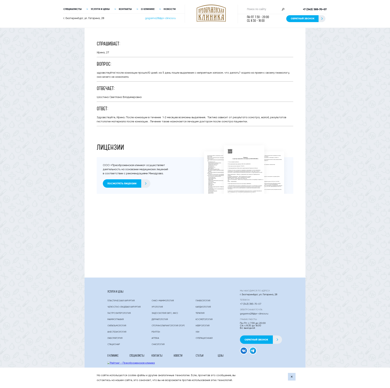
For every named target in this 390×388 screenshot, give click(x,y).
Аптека (155, 338)
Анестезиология (116, 332)
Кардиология (203, 307)
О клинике (147, 9)
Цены (220, 355)
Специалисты (72, 9)
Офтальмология (116, 326)
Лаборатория (114, 338)
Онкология (158, 344)
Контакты (125, 9)
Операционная (204, 338)
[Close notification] (292, 377)
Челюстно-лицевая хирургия (124, 307)
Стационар (113, 344)
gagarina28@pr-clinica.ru (160, 18)
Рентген (156, 332)
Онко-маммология (163, 301)
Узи (197, 332)
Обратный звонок (302, 18)
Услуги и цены (100, 9)
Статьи (199, 355)
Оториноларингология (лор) (168, 326)
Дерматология (160, 319)
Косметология (204, 319)
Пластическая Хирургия (121, 301)
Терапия (200, 313)
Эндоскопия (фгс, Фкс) (165, 313)
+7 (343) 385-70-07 (315, 9)
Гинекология (203, 301)
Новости (170, 9)
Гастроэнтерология (119, 313)
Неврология (202, 326)
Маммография (115, 319)
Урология (157, 307)
